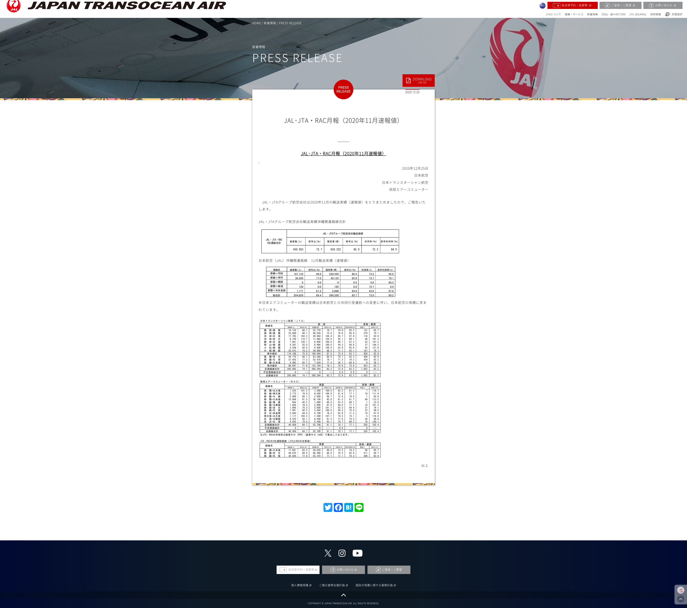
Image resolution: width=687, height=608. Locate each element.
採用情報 (655, 14)
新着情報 (592, 14)
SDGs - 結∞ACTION (613, 14)
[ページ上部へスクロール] (343, 595)
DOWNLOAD (422, 80)
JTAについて (553, 14)
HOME (256, 23)
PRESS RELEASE (290, 23)
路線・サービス (574, 14)
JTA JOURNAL (638, 14)
